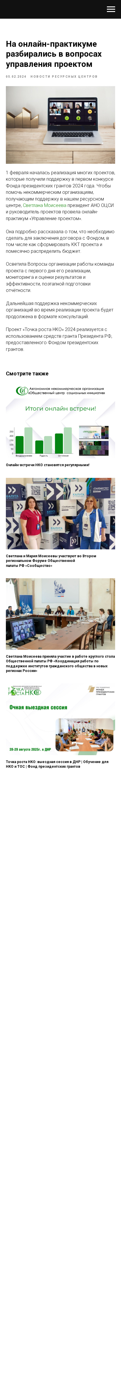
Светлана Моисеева (44, 205)
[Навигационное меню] (111, 9)
